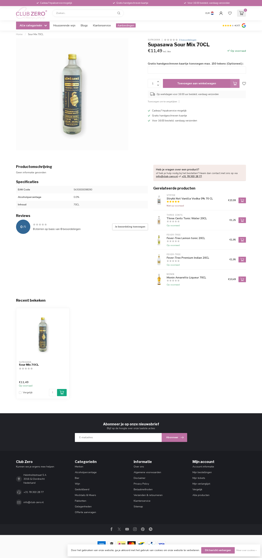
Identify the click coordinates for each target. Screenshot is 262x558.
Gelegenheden (83, 506)
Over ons (139, 466)
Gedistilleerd (82, 489)
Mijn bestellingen (202, 472)
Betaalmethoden (143, 489)
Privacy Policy (141, 483)
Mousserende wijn (64, 25)
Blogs (84, 25)
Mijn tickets (198, 478)
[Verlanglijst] (230, 13)
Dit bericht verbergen (218, 550)
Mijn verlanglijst (201, 483)
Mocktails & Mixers (85, 495)
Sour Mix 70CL (35, 34)
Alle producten (200, 495)
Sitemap (138, 506)
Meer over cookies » (246, 550)
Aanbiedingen (125, 25)
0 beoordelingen (187, 39)
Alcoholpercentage (86, 472)
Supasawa (154, 40)
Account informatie (203, 466)
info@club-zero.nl (167, 176)
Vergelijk (28, 392)
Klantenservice (102, 25)
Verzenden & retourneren (148, 495)
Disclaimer (139, 478)
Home (19, 34)
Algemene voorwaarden (147, 472)
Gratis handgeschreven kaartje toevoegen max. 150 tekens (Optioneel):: (196, 63)
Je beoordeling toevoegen (130, 226)
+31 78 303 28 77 (192, 176)
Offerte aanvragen (85, 512)
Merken (79, 466)
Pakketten (80, 501)
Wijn (77, 483)
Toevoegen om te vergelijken (162, 101)
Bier (77, 478)
